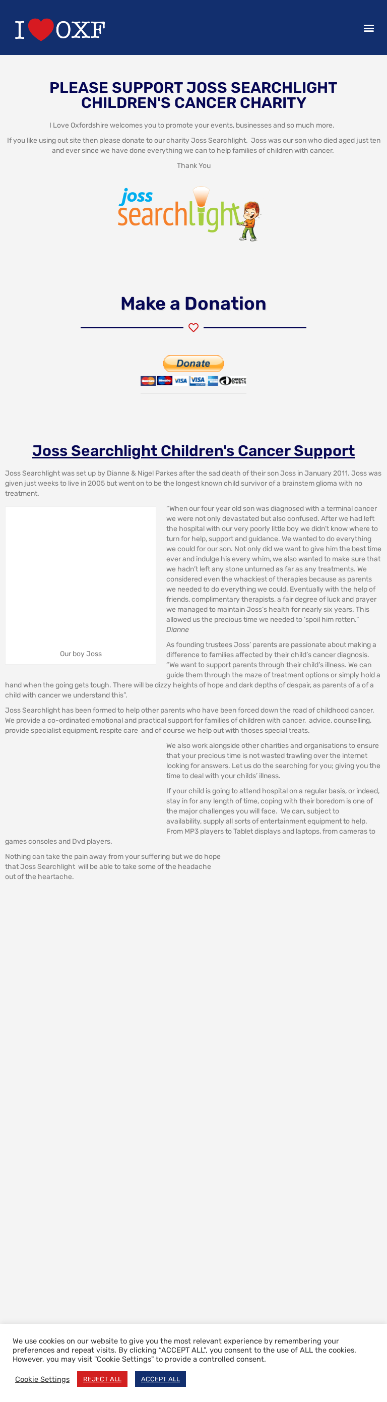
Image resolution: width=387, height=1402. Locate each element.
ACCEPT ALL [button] (160, 1379)
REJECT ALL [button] (102, 1379)
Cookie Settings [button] (42, 1379)
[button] (368, 27)
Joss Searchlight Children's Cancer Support (193, 451)
